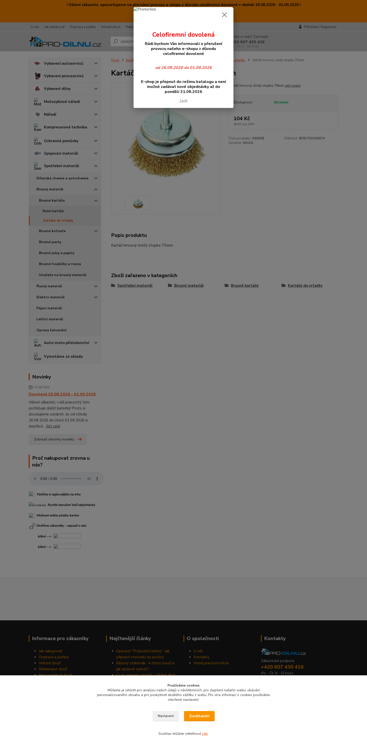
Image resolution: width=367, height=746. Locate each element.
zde (205, 733)
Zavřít (183, 101)
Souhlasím (199, 716)
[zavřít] (224, 14)
